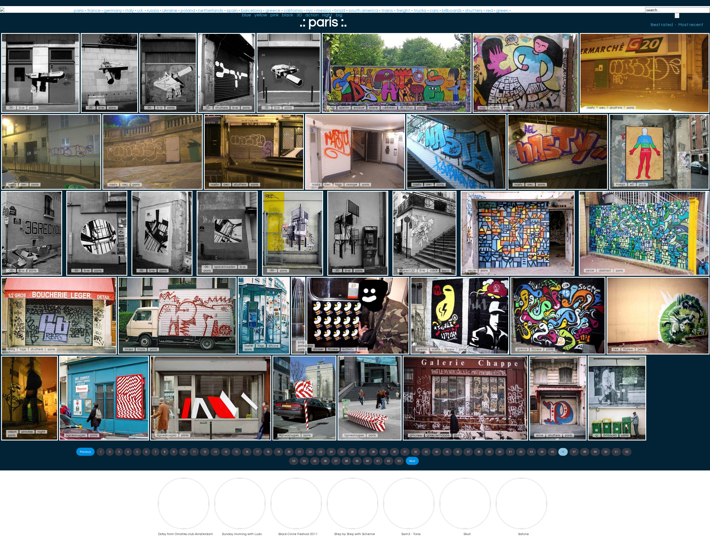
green (502, 10)
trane (249, 346)
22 (310, 451)
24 (331, 451)
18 (268, 451)
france (94, 10)
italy (129, 10)
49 (595, 451)
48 (584, 451)
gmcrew (416, 435)
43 (531, 451)
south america (363, 10)
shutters (474, 10)
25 (341, 451)
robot (433, 270)
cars (434, 10)
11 (194, 451)
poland (188, 10)
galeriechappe (438, 435)
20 (289, 451)
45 (552, 451)
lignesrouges (75, 435)
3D (299, 15)
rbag (11, 349)
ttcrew (333, 349)
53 (293, 461)
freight (403, 10)
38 (478, 451)
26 (352, 451)
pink (274, 15)
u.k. (140, 10)
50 (605, 451)
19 (278, 451)
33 (426, 451)
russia (153, 10)
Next (412, 460)
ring (331, 108)
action (312, 15)
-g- (597, 435)
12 (204, 451)
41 (510, 451)
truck (141, 349)
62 (388, 461)
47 (574, 451)
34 (436, 451)
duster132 (407, 270)
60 (367, 461)
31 (405, 451)
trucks (420, 10)
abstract (605, 270)
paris (79, 10)
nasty (591, 108)
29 (383, 451)
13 (215, 451)
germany (113, 10)
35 (447, 451)
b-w (21, 108)
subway (348, 349)
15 (236, 451)
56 (325, 461)
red (489, 10)
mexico (323, 10)
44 (542, 451)
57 (335, 461)
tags (338, 184)
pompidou (305, 346)
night (327, 15)
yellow (260, 15)
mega (620, 184)
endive (359, 108)
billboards (452, 10)
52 (626, 451)
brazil (339, 10)
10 (183, 451)
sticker (318, 349)
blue (246, 15)
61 (378, 461)
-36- (11, 108)
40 (499, 451)
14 (225, 451)
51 (616, 451)
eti (632, 184)
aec (602, 108)
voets (436, 349)
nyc (309, 10)
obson (12, 432)
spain (232, 10)
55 (314, 461)
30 (394, 451)
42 (520, 451)
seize (472, 270)
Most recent (690, 24)
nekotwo (388, 108)
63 (399, 461)
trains (387, 10)
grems (422, 349)
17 (257, 451)
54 (304, 461)
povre (373, 108)
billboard (610, 435)
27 (362, 451)
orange (351, 184)
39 (489, 451)
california (293, 10)
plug (301, 342)
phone (273, 346)
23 (320, 451)
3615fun (406, 108)
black (287, 15)
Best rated (662, 24)
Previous (85, 451)
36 (457, 451)
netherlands (210, 10)
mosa (129, 349)
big (339, 15)
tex (615, 349)
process (27, 432)
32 (415, 451)
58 (346, 461)
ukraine (169, 10)
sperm (344, 108)
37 (468, 451)
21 (299, 451)
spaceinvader (224, 267)
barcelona (251, 10)
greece (272, 10)
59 (357, 461)
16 (246, 451)
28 (373, 451)
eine (539, 435)
